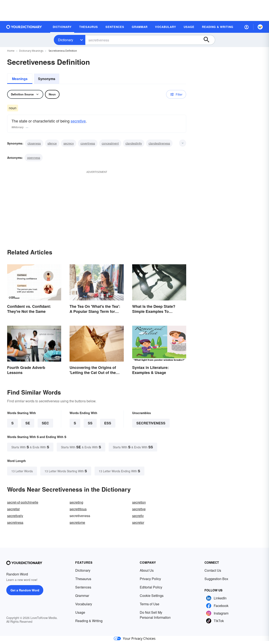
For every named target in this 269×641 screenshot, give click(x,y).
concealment (110, 143)
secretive (78, 121)
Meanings (20, 78)
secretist (13, 509)
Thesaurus (83, 578)
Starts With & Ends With (30, 447)
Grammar (82, 595)
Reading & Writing (89, 620)
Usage (80, 612)
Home (11, 51)
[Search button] (208, 40)
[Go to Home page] (24, 27)
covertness (87, 143)
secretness (15, 522)
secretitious (78, 509)
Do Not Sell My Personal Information (155, 615)
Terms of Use (149, 604)
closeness (34, 143)
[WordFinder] (260, 27)
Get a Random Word (25, 590)
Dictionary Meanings (31, 51)
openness (33, 157)
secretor (138, 522)
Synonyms (46, 78)
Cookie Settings (152, 595)
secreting (76, 502)
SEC (45, 423)
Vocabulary (83, 604)
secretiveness (150, 423)
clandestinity (133, 143)
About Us (147, 570)
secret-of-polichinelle (22, 502)
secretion (139, 502)
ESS (107, 423)
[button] (246, 26)
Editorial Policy (151, 587)
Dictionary (65, 39)
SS (90, 423)
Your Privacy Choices (139, 638)
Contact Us (212, 570)
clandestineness (159, 143)
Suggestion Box (216, 578)
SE (27, 423)
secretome (77, 522)
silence (52, 143)
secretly (138, 515)
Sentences (83, 587)
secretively (15, 515)
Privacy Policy (150, 578)
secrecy (68, 143)
